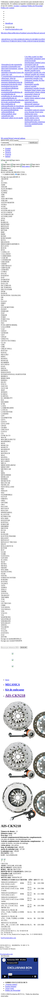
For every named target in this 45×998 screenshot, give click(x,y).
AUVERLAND (25, 41)
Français (8, 154)
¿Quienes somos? (11, 984)
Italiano (7, 156)
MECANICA (12, 684)
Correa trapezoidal (31, 115)
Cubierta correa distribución (32, 119)
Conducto (35, 110)
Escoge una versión (7, 641)
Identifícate (9, 23)
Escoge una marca (7, 177)
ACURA (14, 39)
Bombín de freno (14, 106)
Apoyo (11, 80)
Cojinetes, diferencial (31, 103)
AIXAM (25, 39)
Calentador (36, 59)
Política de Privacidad (35, 6)
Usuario (15, 140)
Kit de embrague (14, 689)
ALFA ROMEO (33, 39)
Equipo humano (10, 986)
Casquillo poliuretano (30, 87)
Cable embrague (7, 117)
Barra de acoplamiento (6, 91)
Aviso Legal (9, 988)
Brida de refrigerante (8, 113)
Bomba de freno (13, 100)
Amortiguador (7, 76)
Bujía (8, 116)
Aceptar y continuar (20, 6)
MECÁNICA (22, 174)
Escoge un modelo (7, 639)
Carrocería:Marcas (32, 33)
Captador (37, 62)
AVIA (33, 41)
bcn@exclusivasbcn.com (13, 29)
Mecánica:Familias (19, 33)
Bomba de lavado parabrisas (12, 101)
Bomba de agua (10, 96)
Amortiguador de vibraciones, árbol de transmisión (12, 78)
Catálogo (22, 138)
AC (10, 39)
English (7, 150)
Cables (10, 118)
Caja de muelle (18, 118)
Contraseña (5, 143)
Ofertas (10, 138)
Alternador (12, 72)
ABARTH (5, 39)
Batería (12, 92)
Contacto (16, 138)
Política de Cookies (7, 8)
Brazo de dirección (12, 108)
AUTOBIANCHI (13, 41)
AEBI (19, 39)
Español (8, 148)
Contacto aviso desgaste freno (35, 111)
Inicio (7, 680)
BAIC (37, 41)
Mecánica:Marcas (7, 33)
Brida (13, 110)
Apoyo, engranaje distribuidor (10, 81)
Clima (33, 90)
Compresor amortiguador (32, 105)
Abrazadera (5, 64)
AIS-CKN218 (15, 695)
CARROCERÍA (9, 174)
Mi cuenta (4, 138)
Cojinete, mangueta (30, 101)
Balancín (9, 88)
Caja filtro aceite (30, 57)
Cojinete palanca (34, 98)
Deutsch (8, 152)
